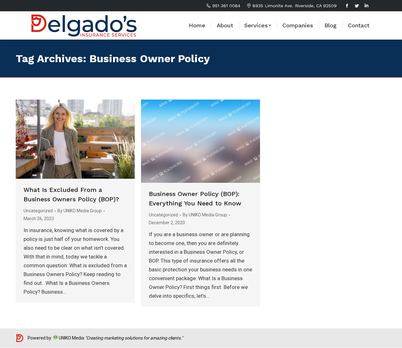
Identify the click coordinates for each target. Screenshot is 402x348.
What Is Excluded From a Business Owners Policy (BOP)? (71, 194)
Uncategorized (38, 210)
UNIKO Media (71, 337)
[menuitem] (197, 25)
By (79, 210)
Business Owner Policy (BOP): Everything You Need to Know (195, 198)
